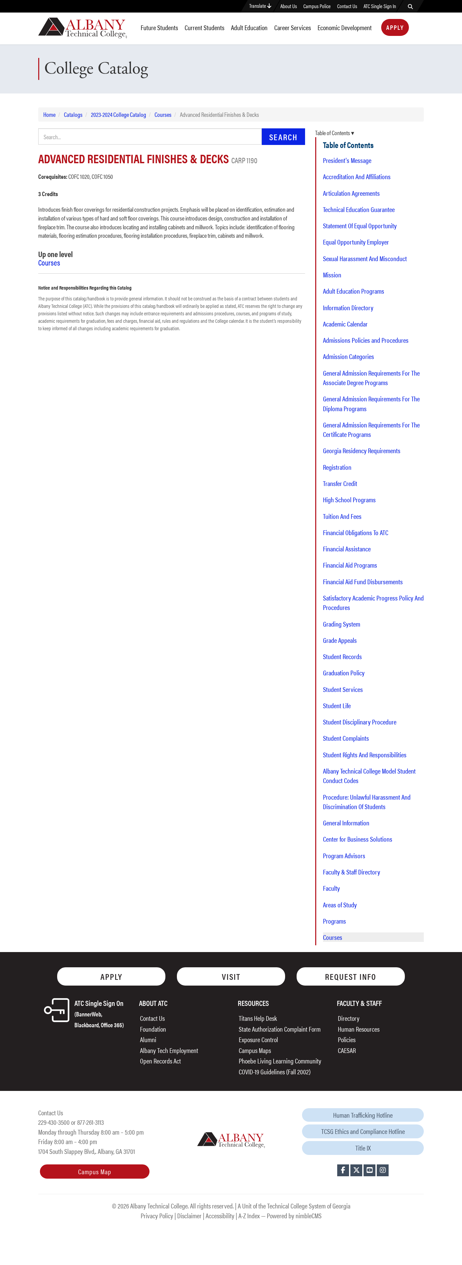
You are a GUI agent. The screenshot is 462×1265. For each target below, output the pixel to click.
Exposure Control (258, 1039)
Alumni (148, 1039)
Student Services (343, 689)
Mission (332, 274)
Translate (258, 5)
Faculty (331, 888)
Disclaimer (189, 1215)
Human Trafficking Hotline (363, 1115)
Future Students (159, 27)
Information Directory (348, 307)
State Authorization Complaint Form (280, 1029)
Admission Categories (348, 356)
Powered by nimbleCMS (294, 1215)
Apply (395, 27)
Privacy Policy (157, 1215)
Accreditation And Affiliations (357, 176)
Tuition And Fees (342, 516)
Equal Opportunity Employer (356, 242)
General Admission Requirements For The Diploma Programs (371, 403)
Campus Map (94, 1171)
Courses (163, 114)
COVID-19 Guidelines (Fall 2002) (274, 1071)
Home (49, 114)
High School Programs (349, 499)
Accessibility (220, 1215)
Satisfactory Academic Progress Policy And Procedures (373, 602)
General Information (346, 822)
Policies (346, 1039)
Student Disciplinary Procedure (359, 721)
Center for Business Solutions (357, 839)
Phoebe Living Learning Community (280, 1061)
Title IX (363, 1148)
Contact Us (347, 6)
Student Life (337, 705)
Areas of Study (340, 904)
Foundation (153, 1029)
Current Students (204, 27)
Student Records (342, 656)
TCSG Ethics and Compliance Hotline (363, 1131)
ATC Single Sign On (99, 1013)
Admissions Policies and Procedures (366, 340)
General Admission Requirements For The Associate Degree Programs (371, 377)
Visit (231, 976)
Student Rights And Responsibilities (365, 754)
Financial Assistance (347, 548)
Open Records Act (160, 1061)
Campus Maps (255, 1050)
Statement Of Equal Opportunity (360, 225)
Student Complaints (346, 738)
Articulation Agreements (351, 193)
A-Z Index (249, 1215)
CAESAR (347, 1050)
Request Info (350, 976)
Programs (334, 921)
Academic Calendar (345, 324)
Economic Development (345, 27)
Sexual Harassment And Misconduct (365, 258)
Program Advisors (344, 855)
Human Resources (358, 1029)
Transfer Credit (340, 483)
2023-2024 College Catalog (118, 114)
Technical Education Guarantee (359, 209)
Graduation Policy (344, 672)
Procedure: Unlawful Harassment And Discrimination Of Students (367, 801)
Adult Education (249, 27)
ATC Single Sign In (380, 6)
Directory (349, 1018)
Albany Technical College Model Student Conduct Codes (369, 775)
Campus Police (317, 6)
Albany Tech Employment (169, 1050)
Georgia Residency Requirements (361, 450)
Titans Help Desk (258, 1018)
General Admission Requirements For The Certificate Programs (371, 429)
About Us (288, 6)
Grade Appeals (340, 640)
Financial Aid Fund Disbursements (363, 581)
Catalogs (73, 114)
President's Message (347, 160)
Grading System (341, 624)
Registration (337, 467)
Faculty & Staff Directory (351, 872)
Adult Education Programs (353, 291)
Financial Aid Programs (350, 565)
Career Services (292, 27)
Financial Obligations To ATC (355, 532)
